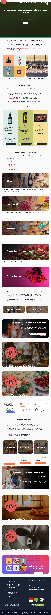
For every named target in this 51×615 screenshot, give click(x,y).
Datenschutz (30, 611)
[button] (47, 4)
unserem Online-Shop (12, 155)
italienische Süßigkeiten (11, 296)
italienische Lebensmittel (31, 291)
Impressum (9, 611)
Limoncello (16, 298)
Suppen (13, 214)
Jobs (5, 611)
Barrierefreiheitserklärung (20, 611)
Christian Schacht (26, 403)
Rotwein (11, 189)
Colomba (29, 296)
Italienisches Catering (12, 169)
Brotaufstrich (29, 237)
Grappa (10, 298)
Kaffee (9, 166)
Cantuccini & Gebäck (8, 237)
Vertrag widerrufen (25, 613)
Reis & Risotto (40, 212)
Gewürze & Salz (16, 215)
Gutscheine (26, 612)
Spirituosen (10, 165)
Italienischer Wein (11, 161)
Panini (29, 261)
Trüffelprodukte (7, 215)
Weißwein (17, 189)
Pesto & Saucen (20, 214)
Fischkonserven (38, 214)
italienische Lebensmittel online (22, 88)
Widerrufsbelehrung (38, 611)
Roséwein (23, 189)
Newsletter (21, 612)
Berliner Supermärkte (37, 78)
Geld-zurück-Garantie (5, 612)
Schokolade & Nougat (19, 237)
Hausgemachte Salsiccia (20, 261)
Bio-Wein (6, 189)
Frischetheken (10, 435)
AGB (13, 611)
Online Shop (14, 78)
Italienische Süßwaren (12, 164)
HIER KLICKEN (38, 573)
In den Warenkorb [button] (11, 143)
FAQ (2, 611)
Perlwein (41, 189)
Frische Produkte (24, 215)
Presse (31, 612)
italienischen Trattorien (23, 429)
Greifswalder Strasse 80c (24, 455)
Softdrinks (10, 168)
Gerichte (10, 261)
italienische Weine (40, 291)
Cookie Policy (46, 611)
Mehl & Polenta (7, 214)
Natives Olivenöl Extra (8, 212)
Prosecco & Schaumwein (32, 189)
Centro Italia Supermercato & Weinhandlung (9, 404)
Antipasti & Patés (29, 214)
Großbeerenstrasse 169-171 (40, 455)
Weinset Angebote (15, 191)
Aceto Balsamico (28, 212)
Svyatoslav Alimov (40, 403)
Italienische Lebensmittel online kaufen (41, 612)
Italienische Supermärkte (13, 434)
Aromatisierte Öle (19, 212)
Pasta (34, 212)
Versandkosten (14, 612)
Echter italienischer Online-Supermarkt (15, 98)
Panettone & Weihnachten (40, 237)
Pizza (8, 300)
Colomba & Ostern (8, 238)
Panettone (22, 296)
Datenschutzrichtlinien (42, 329)
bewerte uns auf (10, 412)
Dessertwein (6, 191)
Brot (5, 261)
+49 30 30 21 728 (13, 596)
